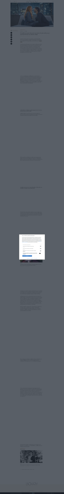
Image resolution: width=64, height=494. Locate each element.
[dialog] (32, 247)
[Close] (43, 235)
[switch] (40, 246)
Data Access (32, 258)
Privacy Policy (35, 258)
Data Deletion (28, 258)
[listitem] (32, 244)
